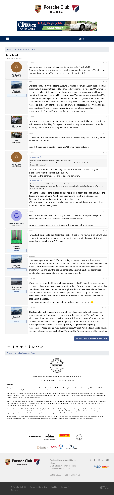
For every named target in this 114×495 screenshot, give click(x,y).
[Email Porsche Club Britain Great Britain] (107, 460)
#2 (106, 81)
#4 (106, 133)
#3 (106, 117)
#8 (106, 256)
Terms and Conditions (67, 380)
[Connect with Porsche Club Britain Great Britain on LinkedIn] (103, 460)
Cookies (54, 487)
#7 (106, 231)
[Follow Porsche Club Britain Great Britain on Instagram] (90, 460)
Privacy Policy (66, 487)
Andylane (10, 58)
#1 (106, 63)
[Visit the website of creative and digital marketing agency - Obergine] (104, 487)
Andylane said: (34, 157)
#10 (106, 308)
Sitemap (14, 490)
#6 (106, 211)
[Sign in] (79, 39)
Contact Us (75, 475)
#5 (106, 153)
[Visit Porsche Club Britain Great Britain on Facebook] (94, 460)
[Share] (103, 62)
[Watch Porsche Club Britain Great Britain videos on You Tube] (99, 460)
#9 (106, 279)
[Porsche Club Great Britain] (57, 8)
